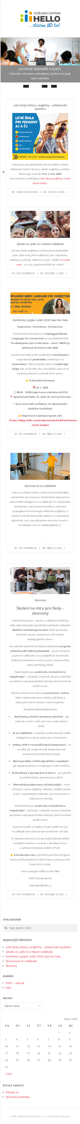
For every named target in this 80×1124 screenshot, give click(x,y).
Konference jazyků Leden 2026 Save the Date (40, 320)
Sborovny (40, 600)
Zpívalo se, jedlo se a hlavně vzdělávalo (40, 244)
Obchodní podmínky (18, 1097)
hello (8, 987)
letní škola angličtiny (52, 178)
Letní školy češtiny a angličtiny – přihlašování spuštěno (40, 107)
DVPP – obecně (15, 983)
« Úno (8, 1074)
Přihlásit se (12, 1092)
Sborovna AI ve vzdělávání (40, 486)
